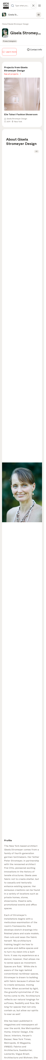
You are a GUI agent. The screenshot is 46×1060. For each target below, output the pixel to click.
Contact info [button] (36, 49)
